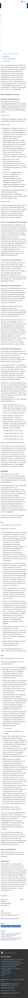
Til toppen (14, 947)
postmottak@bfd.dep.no (11, 934)
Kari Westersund (15, 983)
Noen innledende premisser (10, 53)
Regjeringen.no (11, 953)
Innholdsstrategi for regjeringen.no (11, 961)
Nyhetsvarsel (5, 973)
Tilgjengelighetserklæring (9, 966)
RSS (3, 975)
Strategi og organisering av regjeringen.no (13, 959)
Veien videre (6, 61)
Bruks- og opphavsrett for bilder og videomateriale (11, 969)
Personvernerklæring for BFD (8, 990)
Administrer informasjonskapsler (11, 964)
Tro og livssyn (16, 926)
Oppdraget (6, 56)
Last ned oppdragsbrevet (8, 918)
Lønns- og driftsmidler (9, 58)
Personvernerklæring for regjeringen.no (13, 963)
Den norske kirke (6, 926)
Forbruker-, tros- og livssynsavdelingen (11, 933)
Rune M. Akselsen (12, 985)
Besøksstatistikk (6, 972)
